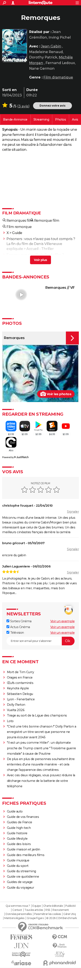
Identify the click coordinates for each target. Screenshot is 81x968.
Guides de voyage (20, 882)
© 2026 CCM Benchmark (61, 918)
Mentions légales (14, 918)
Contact (17, 909)
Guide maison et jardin (23, 849)
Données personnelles (19, 914)
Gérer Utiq (69, 914)
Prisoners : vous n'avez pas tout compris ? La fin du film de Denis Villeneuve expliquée (40, 244)
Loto (10, 721)
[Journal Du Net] (21, 945)
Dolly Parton (16, 705)
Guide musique (18, 860)
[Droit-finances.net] (60, 945)
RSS (47, 909)
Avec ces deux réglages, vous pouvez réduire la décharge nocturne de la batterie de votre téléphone (41, 780)
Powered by (8, 457)
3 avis (23, 106)
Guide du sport (18, 866)
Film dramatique (58, 77)
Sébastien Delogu (20, 694)
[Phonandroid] (60, 963)
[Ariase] (21, 962)
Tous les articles (33, 909)
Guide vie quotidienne (23, 876)
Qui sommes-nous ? (18, 905)
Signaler (73, 512)
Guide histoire (17, 833)
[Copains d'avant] (21, 954)
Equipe (36, 905)
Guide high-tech (19, 828)
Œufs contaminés (20, 683)
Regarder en (41, 119)
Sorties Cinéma (20, 621)
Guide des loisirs (19, 844)
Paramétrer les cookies (47, 914)
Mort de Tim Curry (20, 672)
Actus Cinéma (19, 627)
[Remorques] (14, 45)
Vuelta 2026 (16, 710)
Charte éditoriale (53, 905)
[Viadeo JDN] (60, 954)
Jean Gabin (51, 46)
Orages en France (20, 677)
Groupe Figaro (35, 918)
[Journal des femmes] (21, 937)
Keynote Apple (18, 688)
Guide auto (15, 811)
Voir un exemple (62, 621)
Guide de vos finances (23, 817)
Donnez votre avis (52, 105)
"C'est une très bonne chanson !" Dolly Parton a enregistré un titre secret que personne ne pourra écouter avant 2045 (41, 731)
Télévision (16, 633)
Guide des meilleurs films (25, 855)
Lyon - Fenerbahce (21, 699)
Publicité (70, 905)
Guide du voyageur (20, 887)
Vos (75, 119)
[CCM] (60, 937)
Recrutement (60, 909)
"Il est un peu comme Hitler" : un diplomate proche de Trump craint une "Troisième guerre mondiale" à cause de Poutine (41, 748)
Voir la (15, 119)
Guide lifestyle (17, 839)
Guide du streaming (21, 871)
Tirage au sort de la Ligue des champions (37, 715)
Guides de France (19, 822)
